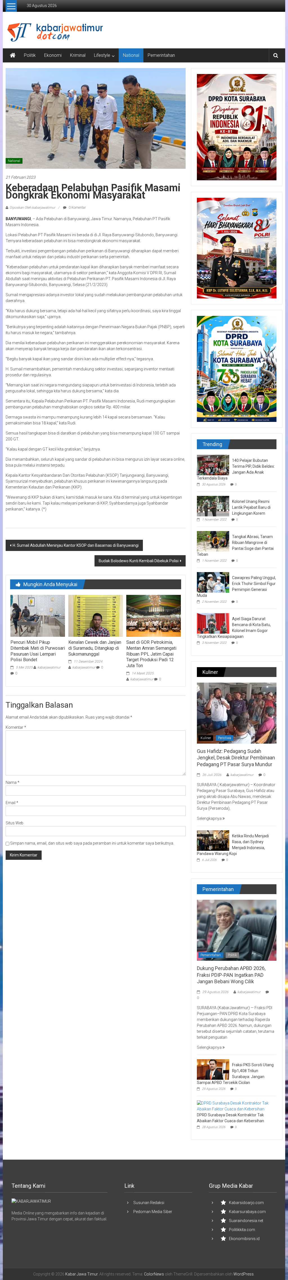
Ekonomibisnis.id (244, 1238)
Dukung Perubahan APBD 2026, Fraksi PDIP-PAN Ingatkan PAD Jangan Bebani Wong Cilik (231, 974)
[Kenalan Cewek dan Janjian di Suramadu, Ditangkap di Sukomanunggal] (95, 615)
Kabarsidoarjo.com (246, 1202)
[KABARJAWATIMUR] (31, 1201)
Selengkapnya (209, 818)
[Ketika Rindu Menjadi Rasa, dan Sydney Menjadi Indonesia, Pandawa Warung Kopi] (213, 840)
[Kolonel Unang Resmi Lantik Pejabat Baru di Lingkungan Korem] (213, 505)
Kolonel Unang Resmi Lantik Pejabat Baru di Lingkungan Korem (251, 507)
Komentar (16, 727)
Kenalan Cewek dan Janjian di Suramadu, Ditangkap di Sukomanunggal (94, 648)
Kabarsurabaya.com (247, 1211)
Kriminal (78, 55)
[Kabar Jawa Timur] (13, 55)
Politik (30, 55)
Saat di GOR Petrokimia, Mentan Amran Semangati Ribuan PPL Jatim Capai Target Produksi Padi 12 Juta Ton (151, 654)
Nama (12, 782)
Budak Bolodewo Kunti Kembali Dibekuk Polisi (139, 561)
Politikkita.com (242, 1229)
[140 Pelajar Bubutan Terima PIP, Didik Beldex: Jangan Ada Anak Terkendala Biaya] (213, 464)
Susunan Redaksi (148, 1202)
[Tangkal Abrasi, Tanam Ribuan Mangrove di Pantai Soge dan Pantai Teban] (213, 541)
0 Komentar (77, 208)
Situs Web (14, 823)
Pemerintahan (161, 55)
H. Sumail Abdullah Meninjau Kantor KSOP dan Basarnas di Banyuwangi (76, 545)
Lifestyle (102, 55)
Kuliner (206, 738)
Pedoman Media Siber (152, 1211)
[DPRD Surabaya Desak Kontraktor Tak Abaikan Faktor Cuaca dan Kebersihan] (235, 1106)
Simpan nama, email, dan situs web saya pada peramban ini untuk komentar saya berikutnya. (92, 843)
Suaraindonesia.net (246, 1220)
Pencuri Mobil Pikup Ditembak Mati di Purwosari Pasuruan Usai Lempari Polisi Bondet (37, 651)
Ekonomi (53, 55)
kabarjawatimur (48, 667)
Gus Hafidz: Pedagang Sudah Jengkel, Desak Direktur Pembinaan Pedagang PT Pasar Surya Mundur (236, 757)
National (131, 55)
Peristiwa (224, 738)
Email (12, 802)
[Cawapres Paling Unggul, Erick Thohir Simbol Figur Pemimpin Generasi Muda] (213, 582)
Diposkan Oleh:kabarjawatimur (32, 208)
